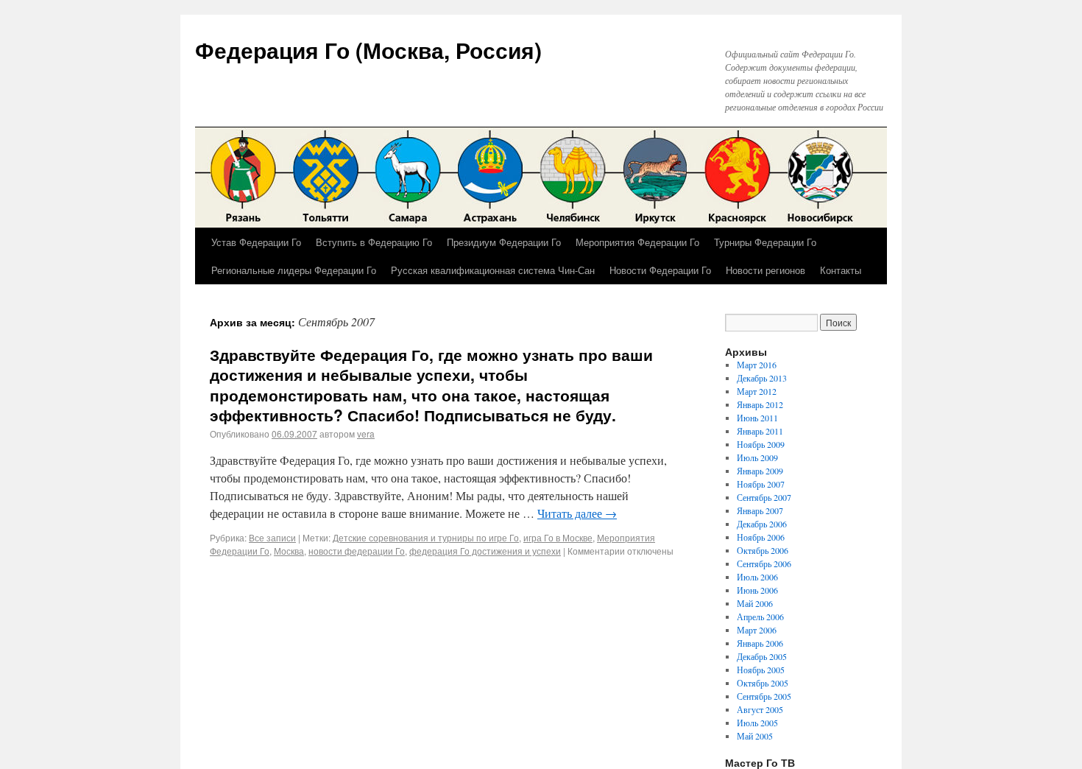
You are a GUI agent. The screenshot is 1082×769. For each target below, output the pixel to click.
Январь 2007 (760, 510)
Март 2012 (757, 391)
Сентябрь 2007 (764, 497)
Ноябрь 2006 (761, 537)
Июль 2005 (757, 722)
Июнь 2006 (757, 590)
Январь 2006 (760, 643)
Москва (289, 550)
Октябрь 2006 (762, 550)
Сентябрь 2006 (764, 563)
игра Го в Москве (558, 537)
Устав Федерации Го (256, 242)
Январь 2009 (760, 471)
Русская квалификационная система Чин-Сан (493, 270)
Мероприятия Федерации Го (637, 242)
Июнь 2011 (757, 418)
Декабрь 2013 (762, 378)
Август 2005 (760, 709)
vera (366, 433)
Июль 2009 (757, 457)
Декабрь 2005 (762, 656)
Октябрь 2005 (762, 683)
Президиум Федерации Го (504, 242)
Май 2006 (755, 603)
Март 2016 (757, 365)
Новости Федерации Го (660, 270)
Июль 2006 (757, 577)
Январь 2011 (760, 431)
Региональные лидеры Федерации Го (293, 270)
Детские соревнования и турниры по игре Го (426, 537)
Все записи (272, 537)
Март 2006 (757, 630)
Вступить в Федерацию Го (374, 242)
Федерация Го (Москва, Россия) (368, 50)
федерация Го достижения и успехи (485, 550)
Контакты (840, 270)
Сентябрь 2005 (764, 696)
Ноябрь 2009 (761, 444)
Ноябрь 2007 (761, 484)
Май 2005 (755, 736)
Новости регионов (765, 270)
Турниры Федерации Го (765, 242)
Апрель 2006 (760, 616)
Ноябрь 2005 (761, 669)
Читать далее (577, 513)
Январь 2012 (760, 404)
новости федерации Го (356, 550)
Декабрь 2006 (762, 524)
